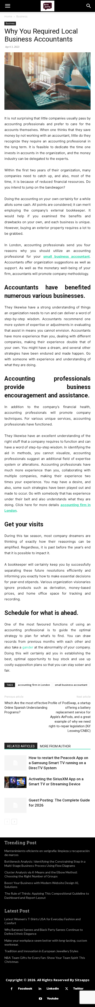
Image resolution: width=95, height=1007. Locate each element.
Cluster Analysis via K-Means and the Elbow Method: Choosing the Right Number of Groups (41, 874)
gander (27, 647)
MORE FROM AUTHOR (55, 746)
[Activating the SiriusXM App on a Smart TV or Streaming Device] (15, 782)
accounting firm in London (34, 684)
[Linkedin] (40, 989)
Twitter (78, 988)
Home (8, 16)
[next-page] (14, 821)
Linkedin (53, 988)
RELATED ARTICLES (21, 746)
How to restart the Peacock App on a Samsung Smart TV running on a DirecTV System (58, 763)
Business (21, 16)
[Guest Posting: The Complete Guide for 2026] (15, 805)
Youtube (53, 998)
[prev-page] (7, 821)
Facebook (25, 988)
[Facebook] (11, 989)
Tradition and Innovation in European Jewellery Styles (41, 951)
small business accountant (71, 684)
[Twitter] (66, 989)
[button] (7, 6)
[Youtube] (40, 999)
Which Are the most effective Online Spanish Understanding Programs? (25, 707)
